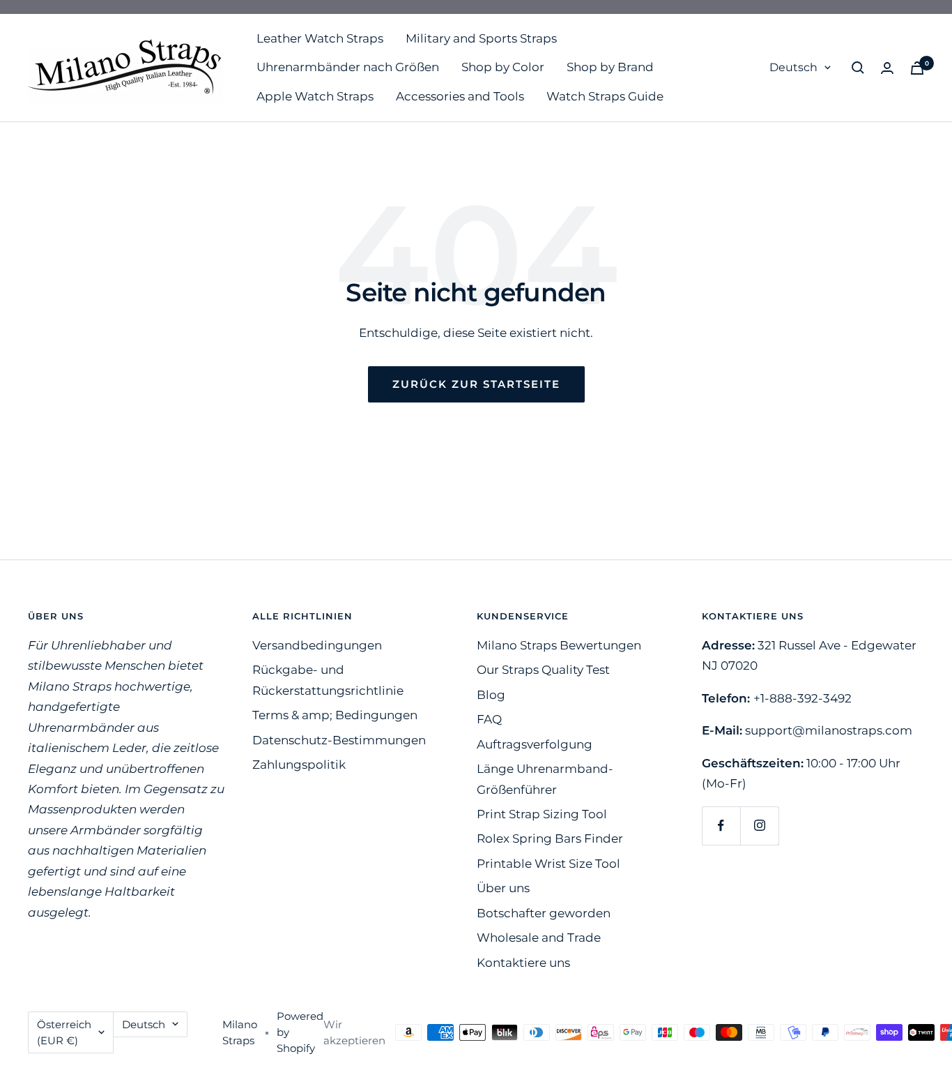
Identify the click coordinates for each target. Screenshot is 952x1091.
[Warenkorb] (917, 68)
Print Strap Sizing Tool (542, 814)
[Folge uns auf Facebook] (721, 825)
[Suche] (858, 67)
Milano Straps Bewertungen (559, 645)
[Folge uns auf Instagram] (759, 825)
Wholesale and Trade (539, 938)
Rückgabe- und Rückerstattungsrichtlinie (328, 680)
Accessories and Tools (460, 96)
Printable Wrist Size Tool (548, 864)
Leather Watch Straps (319, 38)
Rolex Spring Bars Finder (550, 838)
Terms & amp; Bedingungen (334, 715)
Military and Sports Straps (481, 38)
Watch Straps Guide (604, 96)
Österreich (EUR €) (64, 1032)
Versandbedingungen (317, 645)
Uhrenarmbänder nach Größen (347, 67)
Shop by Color (502, 67)
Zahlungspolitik (299, 765)
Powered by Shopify (300, 1032)
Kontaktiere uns (523, 963)
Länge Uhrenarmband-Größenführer (545, 779)
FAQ (489, 719)
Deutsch (793, 67)
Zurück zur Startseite (476, 384)
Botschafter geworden (544, 913)
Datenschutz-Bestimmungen (339, 740)
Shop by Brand (610, 67)
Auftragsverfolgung (534, 744)
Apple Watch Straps (315, 96)
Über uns (503, 888)
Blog (491, 695)
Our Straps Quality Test (543, 670)
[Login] (887, 68)
